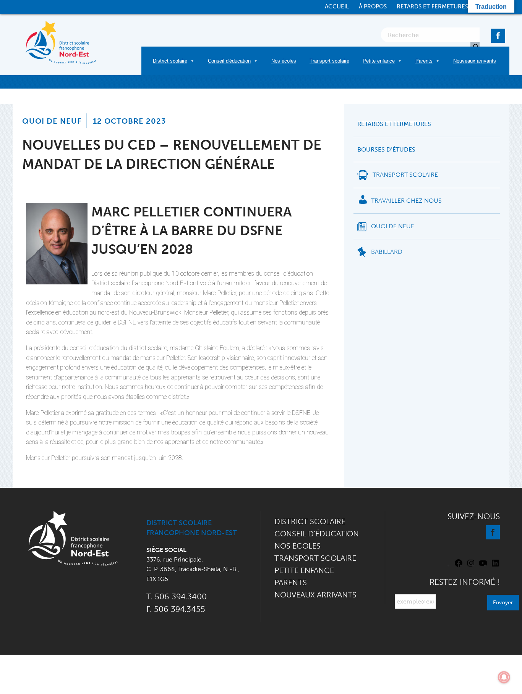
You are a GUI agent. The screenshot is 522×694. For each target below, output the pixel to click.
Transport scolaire (329, 61)
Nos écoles (283, 61)
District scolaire (170, 61)
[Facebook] (498, 34)
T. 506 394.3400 (176, 596)
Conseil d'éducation (229, 61)
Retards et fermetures (432, 7)
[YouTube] (483, 565)
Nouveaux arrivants (474, 61)
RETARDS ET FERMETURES (394, 124)
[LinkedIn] (495, 565)
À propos (373, 7)
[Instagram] (470, 565)
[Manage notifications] (504, 677)
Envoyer (503, 602)
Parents (424, 61)
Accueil (337, 7)
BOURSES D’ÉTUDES (386, 150)
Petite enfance (379, 61)
